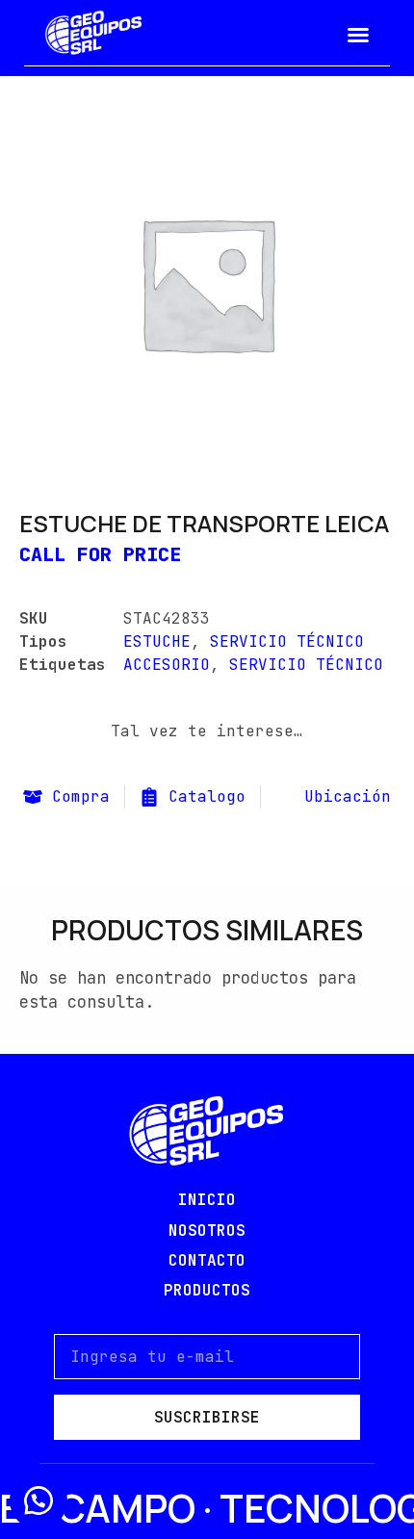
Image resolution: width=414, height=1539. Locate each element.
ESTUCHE (157, 641)
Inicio (207, 1200)
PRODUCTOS (207, 1290)
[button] (358, 34)
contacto (207, 1260)
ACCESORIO (166, 664)
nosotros (207, 1230)
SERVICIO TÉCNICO (287, 641)
